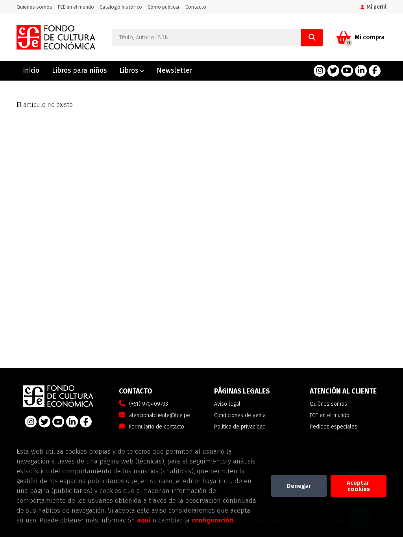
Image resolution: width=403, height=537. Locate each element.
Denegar (299, 485)
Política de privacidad (240, 426)
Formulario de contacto (156, 426)
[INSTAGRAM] (319, 71)
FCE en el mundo (76, 7)
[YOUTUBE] (347, 71)
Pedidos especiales (333, 426)
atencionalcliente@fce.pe (159, 415)
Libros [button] (129, 70)
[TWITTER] (333, 71)
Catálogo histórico (121, 7)
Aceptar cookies (359, 486)
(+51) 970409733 (148, 404)
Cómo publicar (164, 7)
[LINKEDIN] (361, 71)
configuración (212, 520)
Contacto (195, 7)
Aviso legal (227, 404)
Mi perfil (376, 7)
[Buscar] (312, 37)
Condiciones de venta (240, 415)
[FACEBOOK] (375, 71)
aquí (144, 520)
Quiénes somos (34, 7)
